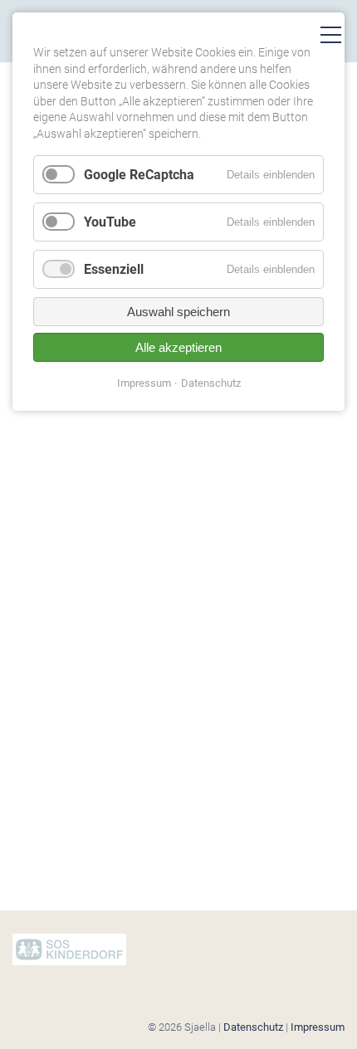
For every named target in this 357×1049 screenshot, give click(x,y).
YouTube (110, 222)
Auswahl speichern (178, 312)
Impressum (318, 1027)
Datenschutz (253, 1027)
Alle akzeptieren (178, 347)
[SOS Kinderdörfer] (69, 961)
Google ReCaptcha (139, 175)
